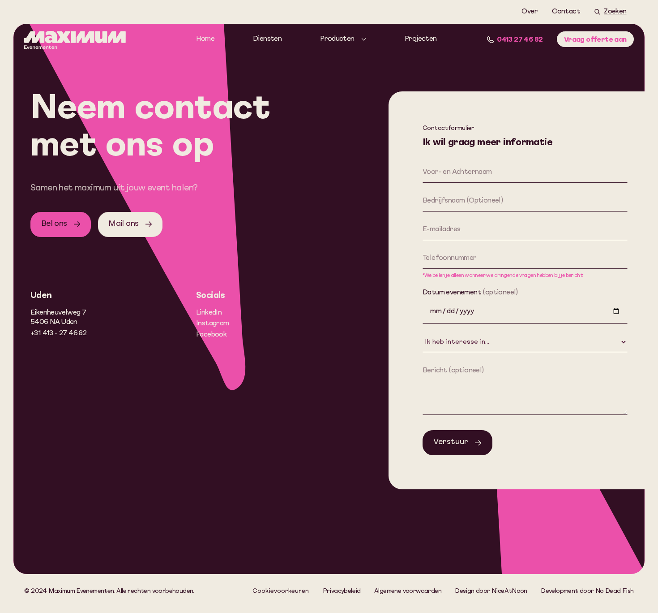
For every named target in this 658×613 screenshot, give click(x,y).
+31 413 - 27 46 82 (58, 333)
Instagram (212, 323)
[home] (75, 41)
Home (205, 39)
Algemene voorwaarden (407, 591)
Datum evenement (470, 292)
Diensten (267, 39)
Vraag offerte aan (595, 40)
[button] (343, 39)
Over (529, 12)
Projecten (421, 39)
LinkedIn (209, 313)
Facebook (211, 335)
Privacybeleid (342, 591)
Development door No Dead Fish (587, 591)
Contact (566, 12)
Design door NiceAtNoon (491, 591)
